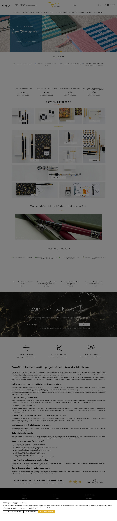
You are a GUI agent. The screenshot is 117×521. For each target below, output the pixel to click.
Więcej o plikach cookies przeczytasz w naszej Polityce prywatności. (19, 508)
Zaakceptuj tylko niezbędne (13, 511)
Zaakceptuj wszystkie (46, 511)
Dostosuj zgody (31, 511)
